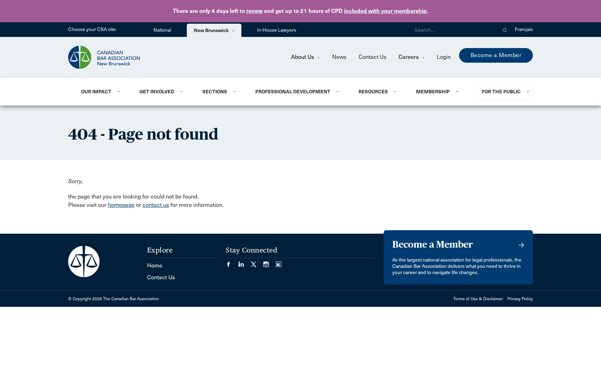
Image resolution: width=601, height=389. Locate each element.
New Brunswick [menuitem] (212, 30)
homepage (121, 205)
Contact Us (372, 57)
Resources (373, 91)
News (339, 57)
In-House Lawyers (276, 30)
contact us (156, 205)
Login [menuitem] (444, 57)
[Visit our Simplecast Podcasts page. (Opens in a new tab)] (278, 262)
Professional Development (292, 91)
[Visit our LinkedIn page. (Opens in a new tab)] (244, 262)
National (162, 30)
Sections (214, 91)
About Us (303, 57)
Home (154, 265)
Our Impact (96, 91)
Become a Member (496, 55)
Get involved (156, 91)
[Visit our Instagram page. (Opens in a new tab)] (269, 262)
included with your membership (385, 11)
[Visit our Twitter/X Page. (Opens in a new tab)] (257, 262)
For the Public (501, 91)
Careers (409, 57)
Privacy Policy (520, 298)
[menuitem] (102, 92)
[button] (504, 29)
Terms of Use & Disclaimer (478, 298)
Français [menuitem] (524, 29)
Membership (433, 91)
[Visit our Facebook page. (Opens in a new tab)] (232, 262)
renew (254, 11)
